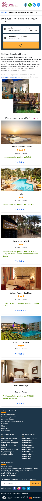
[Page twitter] (28, 488)
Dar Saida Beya (21, 385)
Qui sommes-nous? (8, 415)
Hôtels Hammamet (29, 438)
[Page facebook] (14, 488)
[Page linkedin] (24, 488)
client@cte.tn (11, 475)
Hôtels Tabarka (27, 454)
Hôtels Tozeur (27, 456)
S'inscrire (35, 483)
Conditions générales (9, 417)
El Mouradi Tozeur (21, 342)
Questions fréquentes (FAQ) (12, 421)
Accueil (5, 12)
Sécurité (4, 426)
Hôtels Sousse (27, 445)
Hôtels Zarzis (27, 459)
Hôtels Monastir (28, 447)
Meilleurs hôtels (7, 440)
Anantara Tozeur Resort (21, 146)
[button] (26, 5)
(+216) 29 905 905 (26, 471)
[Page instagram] (19, 488)
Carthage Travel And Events (13, 54)
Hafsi (21, 194)
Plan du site (5, 430)
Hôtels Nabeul (27, 443)
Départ (28, 28)
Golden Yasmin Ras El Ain (21, 293)
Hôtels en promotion (9, 438)
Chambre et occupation (17, 36)
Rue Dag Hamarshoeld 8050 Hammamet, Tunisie (19, 469)
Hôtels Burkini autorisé (9, 449)
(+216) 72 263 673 (10, 473)
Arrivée (10, 28)
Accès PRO (5, 428)
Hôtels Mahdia (27, 452)
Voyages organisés (8, 452)
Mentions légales (7, 419)
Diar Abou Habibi (21, 241)
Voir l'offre (20, 162)
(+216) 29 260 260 (11, 471)
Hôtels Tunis (26, 449)
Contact (4, 424)
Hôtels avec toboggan (9, 443)
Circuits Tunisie (7, 454)
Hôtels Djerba (27, 440)
